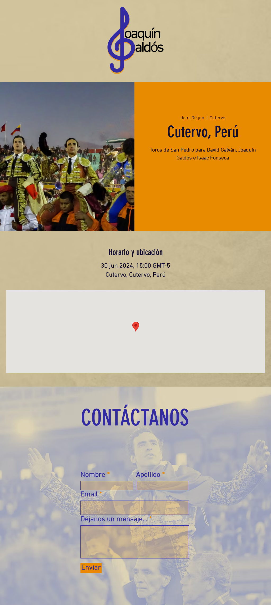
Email (89, 494)
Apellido (148, 475)
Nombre (92, 475)
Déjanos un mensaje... (113, 519)
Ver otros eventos (202, 188)
